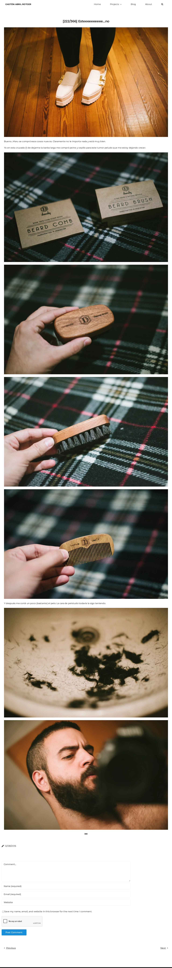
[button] (162, 4)
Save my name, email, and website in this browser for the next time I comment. (48, 911)
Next (163, 948)
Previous (11, 948)
